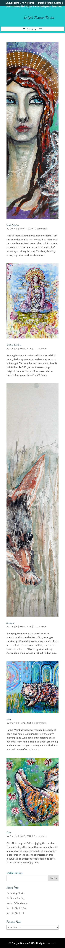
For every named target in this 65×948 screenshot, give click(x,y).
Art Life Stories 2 (15, 913)
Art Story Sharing (15, 898)
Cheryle (13, 228)
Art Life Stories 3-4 (16, 908)
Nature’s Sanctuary (16, 903)
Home (8, 719)
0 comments (41, 228)
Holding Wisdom (13, 344)
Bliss (8, 832)
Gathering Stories (15, 892)
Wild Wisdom (12, 225)
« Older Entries (14, 872)
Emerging (10, 622)
